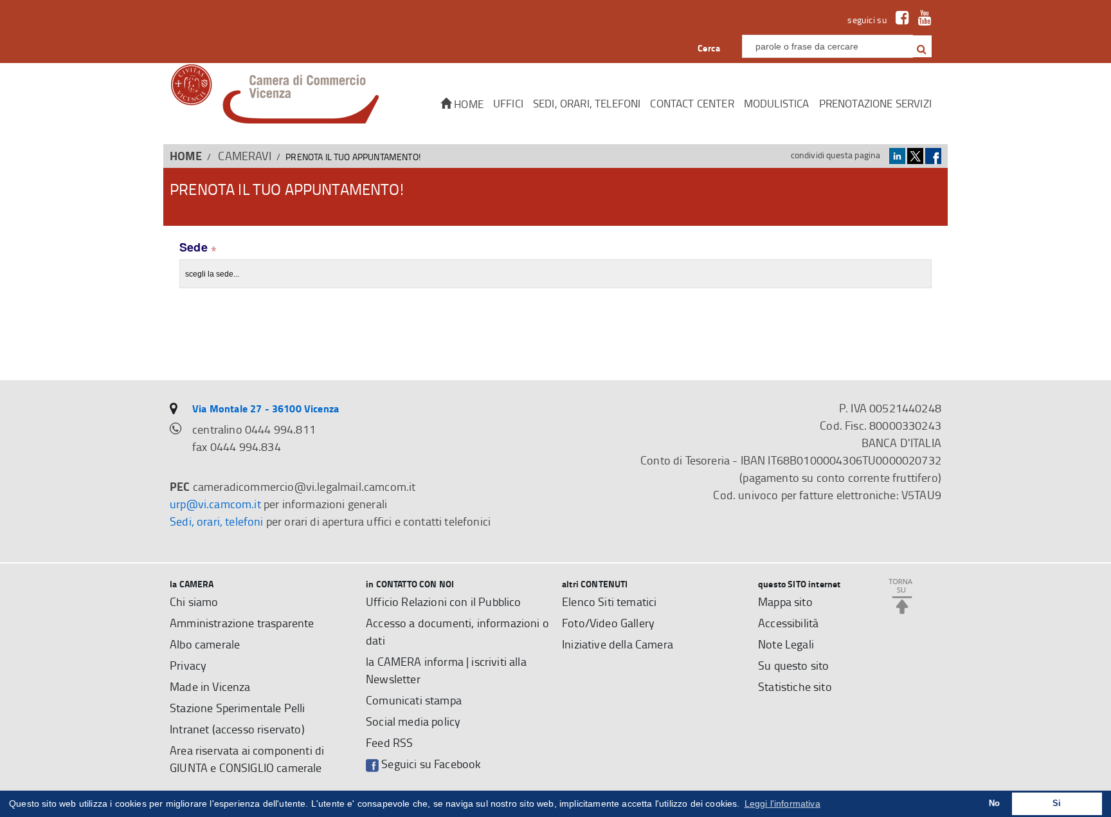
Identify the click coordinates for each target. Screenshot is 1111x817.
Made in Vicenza (210, 686)
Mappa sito (785, 601)
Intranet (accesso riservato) (237, 729)
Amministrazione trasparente (242, 622)
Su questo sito (793, 665)
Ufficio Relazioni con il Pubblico (443, 601)
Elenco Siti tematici (609, 601)
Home (467, 103)
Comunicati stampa (414, 700)
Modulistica (776, 103)
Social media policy (413, 721)
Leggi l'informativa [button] (782, 803)
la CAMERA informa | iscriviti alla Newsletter (446, 670)
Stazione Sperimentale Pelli (237, 707)
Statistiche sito (795, 686)
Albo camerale (205, 644)
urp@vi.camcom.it (215, 503)
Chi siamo (194, 601)
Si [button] (1056, 803)
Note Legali (786, 644)
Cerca (709, 48)
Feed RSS (389, 742)
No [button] (994, 803)
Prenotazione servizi (875, 103)
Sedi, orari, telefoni (587, 103)
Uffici (508, 103)
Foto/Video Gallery (608, 622)
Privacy (188, 665)
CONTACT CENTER (692, 103)
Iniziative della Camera (617, 644)
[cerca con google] (921, 46)
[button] (921, 46)
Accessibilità (788, 622)
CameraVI (244, 155)
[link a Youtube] (922, 20)
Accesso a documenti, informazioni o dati (457, 631)
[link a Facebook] (899, 20)
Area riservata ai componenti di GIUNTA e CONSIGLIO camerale (247, 758)
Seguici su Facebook (430, 763)
